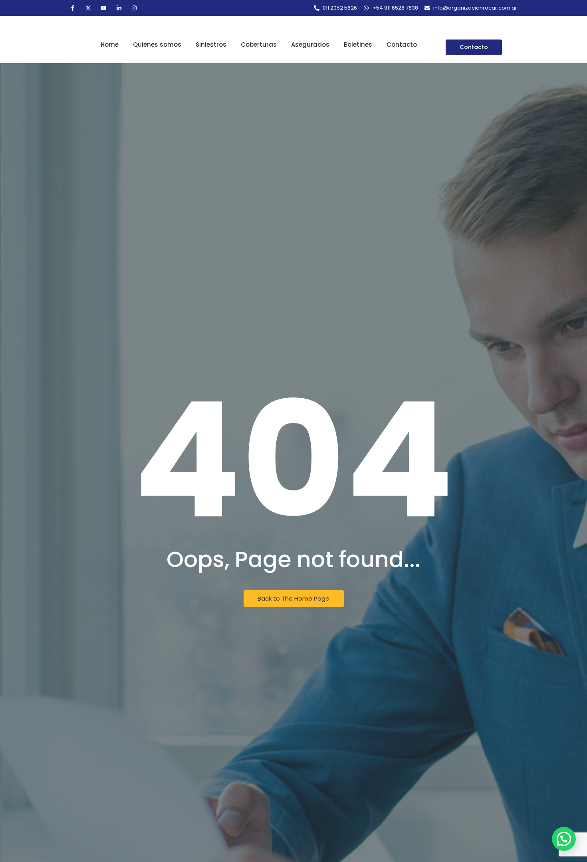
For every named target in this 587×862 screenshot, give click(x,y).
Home (110, 44)
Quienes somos (157, 44)
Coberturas (259, 44)
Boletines (358, 44)
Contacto (402, 44)
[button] (564, 839)
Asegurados (310, 44)
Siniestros (211, 44)
